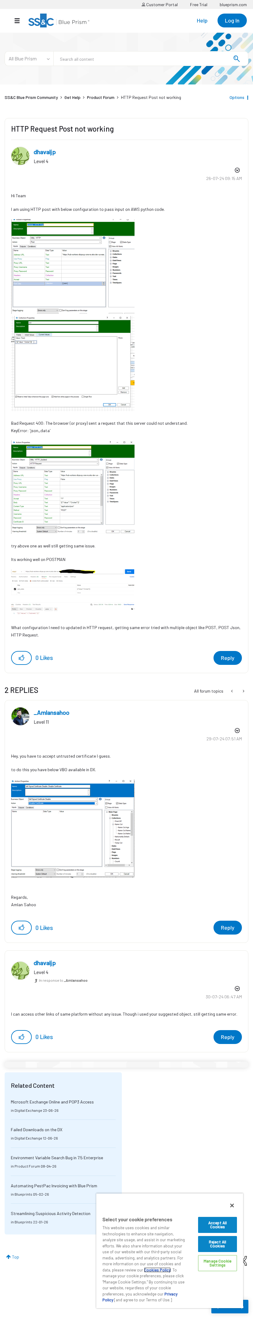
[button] (21, 658)
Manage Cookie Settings (217, 1263)
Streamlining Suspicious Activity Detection (50, 1213)
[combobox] (150, 58)
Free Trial (198, 4)
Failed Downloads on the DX (36, 1129)
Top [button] (15, 1256)
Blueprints (23, 1194)
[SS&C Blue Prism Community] (59, 20)
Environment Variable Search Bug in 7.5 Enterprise (57, 1157)
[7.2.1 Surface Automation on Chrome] (232, 691)
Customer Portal (161, 4)
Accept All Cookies (217, 1224)
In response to (63, 980)
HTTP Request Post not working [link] (151, 97)
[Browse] (20, 20)
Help (202, 20)
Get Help (72, 97)
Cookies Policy (157, 1269)
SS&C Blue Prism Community (31, 97)
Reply (227, 657)
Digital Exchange (28, 1110)
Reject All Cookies (217, 1243)
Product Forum (100, 97)
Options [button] (237, 97)
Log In (232, 20)
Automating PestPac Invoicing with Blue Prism (54, 1185)
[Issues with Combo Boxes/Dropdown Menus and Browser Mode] (243, 691)
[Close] (232, 1205)
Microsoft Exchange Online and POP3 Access (52, 1101)
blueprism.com (233, 4)
